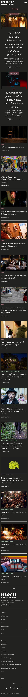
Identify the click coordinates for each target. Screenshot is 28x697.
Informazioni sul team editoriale (8, 668)
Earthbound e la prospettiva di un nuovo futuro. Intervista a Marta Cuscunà (14, 99)
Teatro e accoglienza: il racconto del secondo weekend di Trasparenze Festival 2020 (13, 376)
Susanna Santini (5, 486)
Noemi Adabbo (5, 281)
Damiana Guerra (16, 66)
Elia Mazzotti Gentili (6, 417)
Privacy (2, 675)
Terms (2, 671)
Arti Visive (3, 619)
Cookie (2, 678)
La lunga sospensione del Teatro (12, 147)
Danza (2, 371)
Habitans (3, 612)
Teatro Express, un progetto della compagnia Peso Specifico (13, 343)
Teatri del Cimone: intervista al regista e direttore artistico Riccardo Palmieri (14, 411)
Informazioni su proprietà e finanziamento (11, 664)
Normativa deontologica (6, 658)
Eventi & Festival (9, 371)
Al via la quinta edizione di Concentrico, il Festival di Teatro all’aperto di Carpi (12, 480)
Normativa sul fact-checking (7, 654)
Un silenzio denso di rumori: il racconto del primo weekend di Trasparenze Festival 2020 (12, 445)
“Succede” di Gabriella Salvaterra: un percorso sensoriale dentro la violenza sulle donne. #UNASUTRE (14, 44)
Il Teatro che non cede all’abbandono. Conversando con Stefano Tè (12, 179)
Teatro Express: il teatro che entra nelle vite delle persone (13, 244)
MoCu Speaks (4, 644)
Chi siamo (3, 641)
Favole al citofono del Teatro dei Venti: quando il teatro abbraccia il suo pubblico (13, 310)
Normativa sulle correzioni (7, 661)
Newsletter (3, 651)
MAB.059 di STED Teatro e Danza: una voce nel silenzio (13, 276)
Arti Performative (5, 616)
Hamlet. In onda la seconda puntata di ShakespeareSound (14, 212)
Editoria (2, 623)
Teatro (14, 29)
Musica (15, 371)
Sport (2, 633)
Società (2, 629)
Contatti (3, 647)
